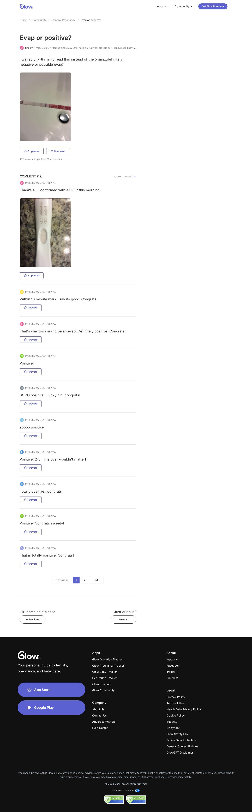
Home (23, 20)
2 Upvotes (33, 151)
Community (39, 20)
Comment (59, 151)
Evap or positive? (91, 20)
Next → (97, 579)
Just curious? (125, 612)
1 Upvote (32, 307)
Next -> (123, 619)
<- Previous (32, 619)
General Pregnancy (63, 20)
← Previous (61, 579)
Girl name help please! (38, 612)
